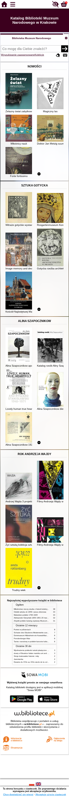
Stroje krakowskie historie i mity (26, 656)
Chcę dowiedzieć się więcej (18, 794)
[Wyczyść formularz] (58, 55)
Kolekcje (39, 54)
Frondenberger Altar (22, 638)
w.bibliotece (33, 724)
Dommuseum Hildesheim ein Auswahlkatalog (32, 635)
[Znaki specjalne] (65, 55)
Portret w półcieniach (22, 630)
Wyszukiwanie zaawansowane (18, 54)
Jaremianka (18, 659)
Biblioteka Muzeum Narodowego (31, 38)
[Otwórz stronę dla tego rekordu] (19, 91)
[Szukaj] (64, 48)
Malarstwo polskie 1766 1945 (26, 615)
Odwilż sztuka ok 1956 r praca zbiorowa (30, 612)
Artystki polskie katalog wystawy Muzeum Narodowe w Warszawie (40, 621)
